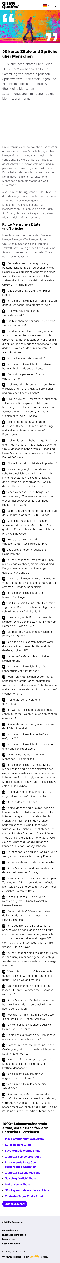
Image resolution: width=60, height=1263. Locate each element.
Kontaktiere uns (10, 1230)
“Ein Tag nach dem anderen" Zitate (27, 1190)
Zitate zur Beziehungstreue (22, 1172)
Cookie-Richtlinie (11, 1243)
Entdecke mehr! (14, 1204)
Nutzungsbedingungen (14, 1234)
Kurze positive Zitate (18, 1144)
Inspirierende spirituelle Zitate (24, 1138)
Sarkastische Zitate (17, 1184)
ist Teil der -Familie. (25, 1256)
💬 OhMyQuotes (13, 1222)
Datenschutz (8, 1239)
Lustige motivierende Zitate (22, 1150)
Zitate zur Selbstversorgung (23, 1156)
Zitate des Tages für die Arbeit (24, 1196)
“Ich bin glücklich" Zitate (20, 1178)
